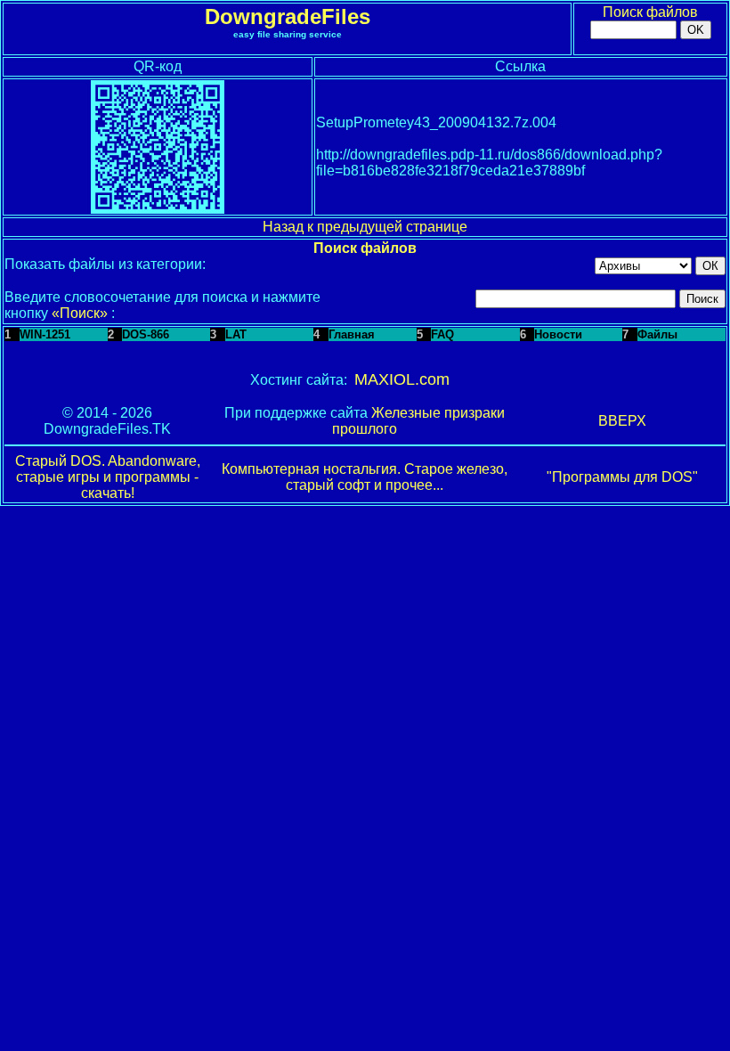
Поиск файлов (650, 12)
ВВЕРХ (622, 420)
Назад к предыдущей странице (365, 226)
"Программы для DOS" (622, 477)
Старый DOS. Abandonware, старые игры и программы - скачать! (107, 477)
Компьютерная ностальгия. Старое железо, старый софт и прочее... (364, 477)
